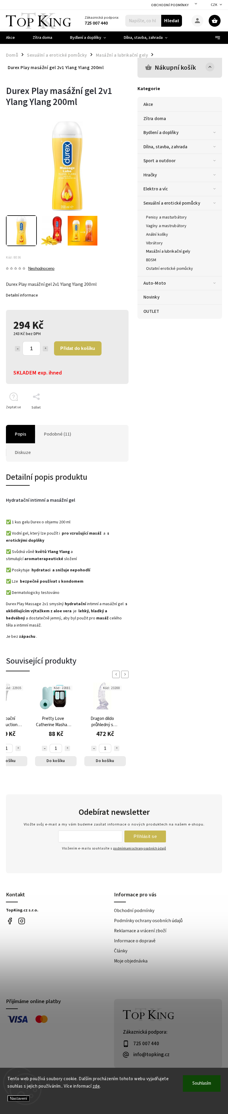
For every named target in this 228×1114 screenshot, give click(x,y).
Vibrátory (154, 243)
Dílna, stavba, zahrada (165, 147)
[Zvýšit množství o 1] (45, 348)
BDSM (151, 260)
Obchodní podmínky (170, 5)
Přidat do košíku (77, 348)
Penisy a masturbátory (166, 217)
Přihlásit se (145, 836)
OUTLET (151, 311)
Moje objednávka (131, 961)
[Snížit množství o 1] (17, 348)
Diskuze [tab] (23, 452)
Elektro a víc (155, 189)
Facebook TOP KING (9, 921)
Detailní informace (22, 295)
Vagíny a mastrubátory (166, 226)
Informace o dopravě (135, 941)
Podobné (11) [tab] (57, 434)
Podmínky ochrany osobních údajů (148, 920)
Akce (148, 104)
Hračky (150, 175)
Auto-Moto (154, 283)
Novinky (151, 297)
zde (96, 1086)
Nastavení (18, 1098)
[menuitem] (15, 37)
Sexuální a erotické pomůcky (171, 203)
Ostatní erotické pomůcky (169, 269)
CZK (214, 4)
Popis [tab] (20, 434)
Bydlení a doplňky (160, 132)
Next (126, 674)
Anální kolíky (157, 235)
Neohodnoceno (41, 269)
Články (120, 951)
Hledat (171, 20)
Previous (117, 674)
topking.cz (21, 921)
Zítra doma (154, 118)
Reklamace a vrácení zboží (140, 930)
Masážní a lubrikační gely (168, 251)
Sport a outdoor (159, 160)
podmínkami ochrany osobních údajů (139, 848)
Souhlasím (201, 1083)
